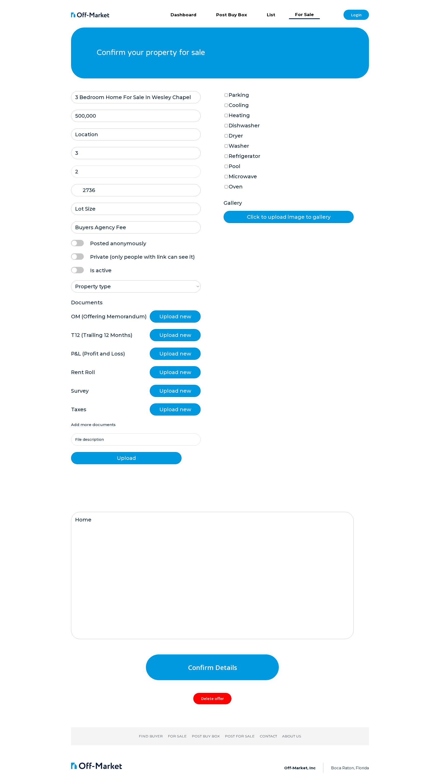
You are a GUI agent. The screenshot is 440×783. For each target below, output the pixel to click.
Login (356, 14)
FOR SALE (177, 736)
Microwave (243, 176)
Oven (236, 187)
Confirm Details (212, 667)
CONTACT (268, 736)
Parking (239, 95)
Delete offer (212, 698)
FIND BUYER (151, 736)
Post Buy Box (231, 14)
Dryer (236, 136)
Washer (239, 146)
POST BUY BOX (206, 736)
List (271, 14)
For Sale (304, 14)
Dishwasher (244, 125)
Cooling (239, 105)
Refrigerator (244, 156)
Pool (234, 166)
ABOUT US (291, 736)
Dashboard (183, 14)
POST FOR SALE (240, 736)
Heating (239, 115)
